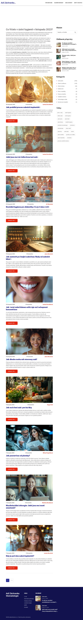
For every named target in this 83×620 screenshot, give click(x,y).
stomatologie (60, 128)
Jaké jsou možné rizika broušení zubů (22, 157)
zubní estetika (61, 134)
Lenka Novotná (48, 553)
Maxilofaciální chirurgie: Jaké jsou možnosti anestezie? (25, 506)
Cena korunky (68, 2)
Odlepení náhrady (58, 2)
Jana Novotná (49, 254)
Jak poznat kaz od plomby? (18, 455)
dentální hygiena (69, 122)
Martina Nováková (47, 503)
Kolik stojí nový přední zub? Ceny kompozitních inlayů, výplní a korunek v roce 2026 (69, 50)
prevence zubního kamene (63, 141)
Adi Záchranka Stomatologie (8, 3)
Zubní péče (67, 80)
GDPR (25, 605)
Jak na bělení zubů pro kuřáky (19, 407)
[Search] (75, 32)
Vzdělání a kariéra (67, 96)
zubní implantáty (61, 137)
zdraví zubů (68, 128)
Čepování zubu (48, 2)
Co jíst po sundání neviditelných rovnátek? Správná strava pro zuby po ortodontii (69, 43)
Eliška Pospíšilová (48, 453)
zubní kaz (60, 131)
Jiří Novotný (49, 204)
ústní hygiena (68, 115)
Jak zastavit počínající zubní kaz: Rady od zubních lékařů (28, 257)
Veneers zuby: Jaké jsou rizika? (69, 56)
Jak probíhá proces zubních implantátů (23, 107)
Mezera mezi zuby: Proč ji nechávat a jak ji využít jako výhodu (69, 68)
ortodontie (69, 137)
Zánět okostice (78, 2)
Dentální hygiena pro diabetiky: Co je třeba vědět (27, 207)
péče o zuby (60, 112)
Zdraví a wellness (67, 83)
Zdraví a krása (67, 86)
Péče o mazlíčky (67, 91)
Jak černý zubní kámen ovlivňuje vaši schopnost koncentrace (27, 308)
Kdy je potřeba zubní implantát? (20, 556)
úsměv (72, 131)
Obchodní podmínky (29, 598)
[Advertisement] (41, 14)
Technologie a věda (67, 99)
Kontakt (26, 607)
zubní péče (60, 119)
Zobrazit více (11, 120)
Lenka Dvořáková (48, 104)
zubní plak (66, 131)
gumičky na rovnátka (70, 134)
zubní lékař (67, 119)
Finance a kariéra (67, 94)
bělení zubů (60, 115)
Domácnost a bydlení (67, 102)
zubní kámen (60, 122)
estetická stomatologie (63, 125)
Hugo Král (50, 405)
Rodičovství (67, 88)
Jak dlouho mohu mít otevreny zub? (21, 359)
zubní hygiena (68, 112)
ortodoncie (72, 125)
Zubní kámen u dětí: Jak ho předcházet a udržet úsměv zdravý (69, 62)
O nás (25, 596)
